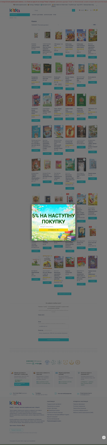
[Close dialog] (73, 206)
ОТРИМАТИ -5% (53, 230)
